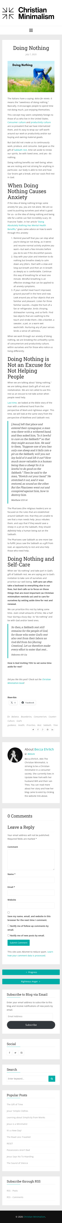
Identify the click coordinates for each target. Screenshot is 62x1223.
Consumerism (40, 716)
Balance (15, 716)
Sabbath (47, 725)
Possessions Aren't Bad (18, 1150)
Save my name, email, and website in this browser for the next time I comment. (29, 918)
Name (11, 874)
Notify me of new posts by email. (27, 935)
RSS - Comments (15, 1197)
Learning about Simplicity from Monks (26, 1117)
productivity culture (41, 122)
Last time (12, 402)
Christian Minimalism (34, 1216)
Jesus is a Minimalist (17, 1123)
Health (21, 725)
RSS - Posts (12, 1190)
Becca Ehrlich (44, 749)
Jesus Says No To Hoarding (20, 1156)
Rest (39, 725)
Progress (32, 972)
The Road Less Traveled (19, 1137)
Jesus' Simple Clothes (17, 1110)
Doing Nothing (31, 47)
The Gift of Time (15, 1104)
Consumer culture (17, 122)
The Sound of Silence (17, 1163)
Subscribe (31, 1025)
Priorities (30, 725)
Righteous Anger (29, 981)
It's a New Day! (14, 1130)
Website (31, 753)
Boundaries (26, 716)
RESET (10, 1143)
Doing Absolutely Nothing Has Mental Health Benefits (27, 225)
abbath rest (21, 149)
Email (11, 887)
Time (55, 725)
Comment (13, 846)
